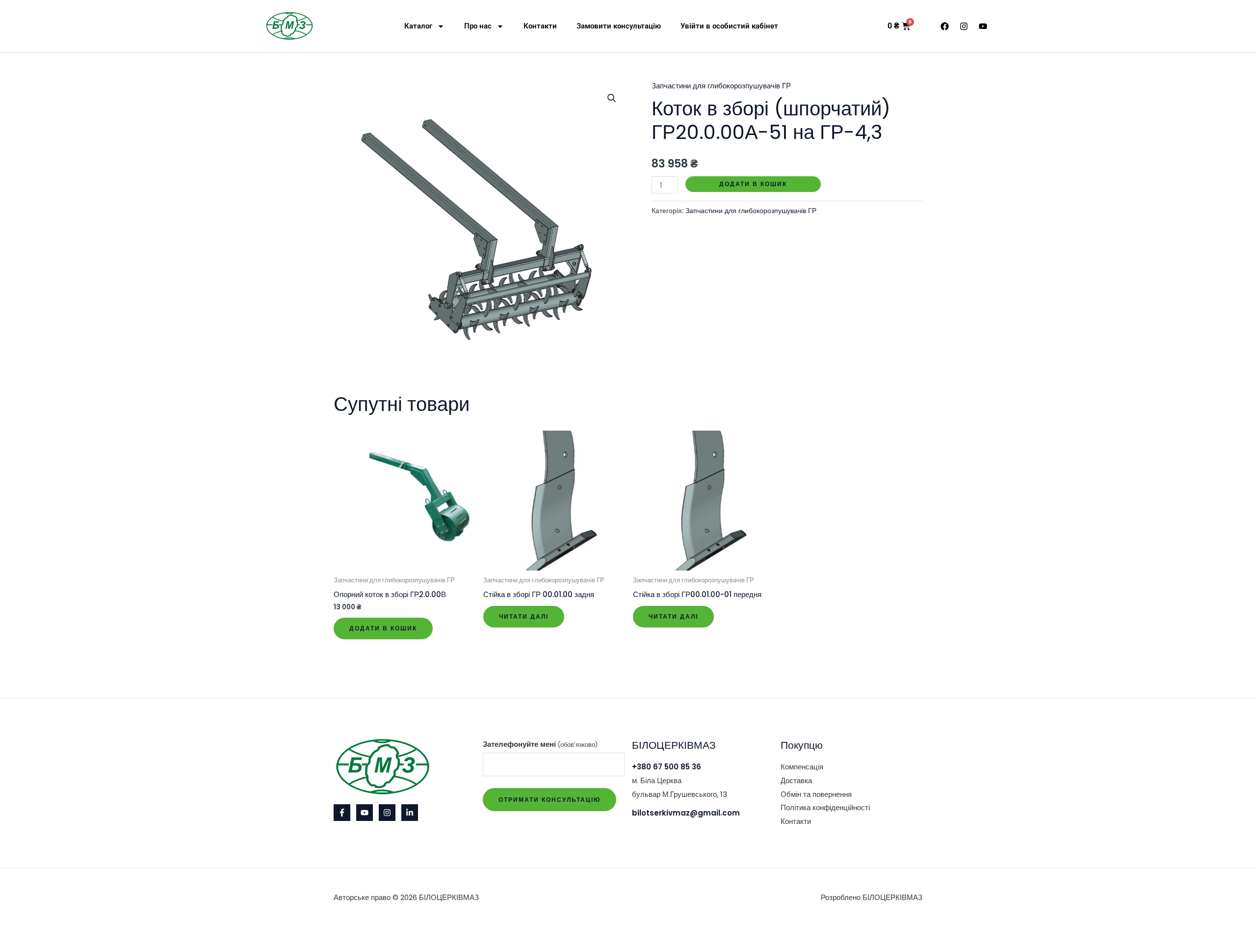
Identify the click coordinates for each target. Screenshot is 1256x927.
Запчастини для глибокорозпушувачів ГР (721, 86)
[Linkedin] (409, 812)
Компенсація (802, 767)
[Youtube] (364, 812)
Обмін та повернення (816, 794)
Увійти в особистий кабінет (729, 26)
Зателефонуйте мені (540, 744)
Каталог (418, 26)
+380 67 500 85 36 (666, 767)
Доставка (796, 780)
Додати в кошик (753, 184)
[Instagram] (387, 812)
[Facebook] (342, 812)
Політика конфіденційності (825, 807)
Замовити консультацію (618, 26)
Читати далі (524, 616)
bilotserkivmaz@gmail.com (686, 813)
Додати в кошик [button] (383, 628)
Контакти (540, 26)
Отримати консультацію (549, 799)
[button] (612, 98)
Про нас (478, 26)
